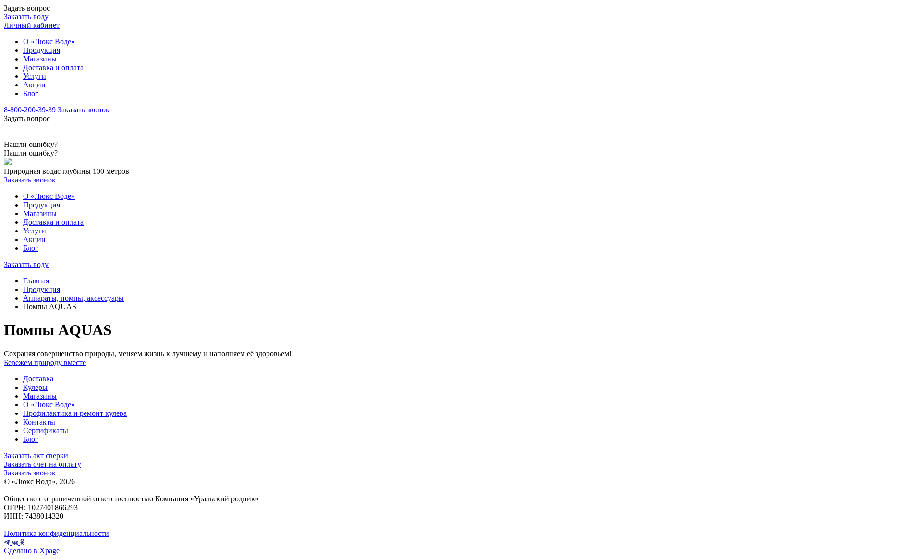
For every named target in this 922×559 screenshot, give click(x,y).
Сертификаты (45, 430)
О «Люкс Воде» (49, 41)
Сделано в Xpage (32, 551)
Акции (34, 85)
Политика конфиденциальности (56, 533)
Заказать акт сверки (36, 455)
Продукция (41, 50)
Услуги (34, 76)
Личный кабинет (32, 25)
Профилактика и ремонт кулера (75, 413)
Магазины (40, 59)
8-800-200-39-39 (30, 110)
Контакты (39, 422)
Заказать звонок (83, 110)
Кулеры (35, 387)
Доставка (38, 379)
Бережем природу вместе (45, 362)
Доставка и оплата (53, 67)
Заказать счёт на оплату (42, 464)
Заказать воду (26, 16)
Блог (30, 93)
